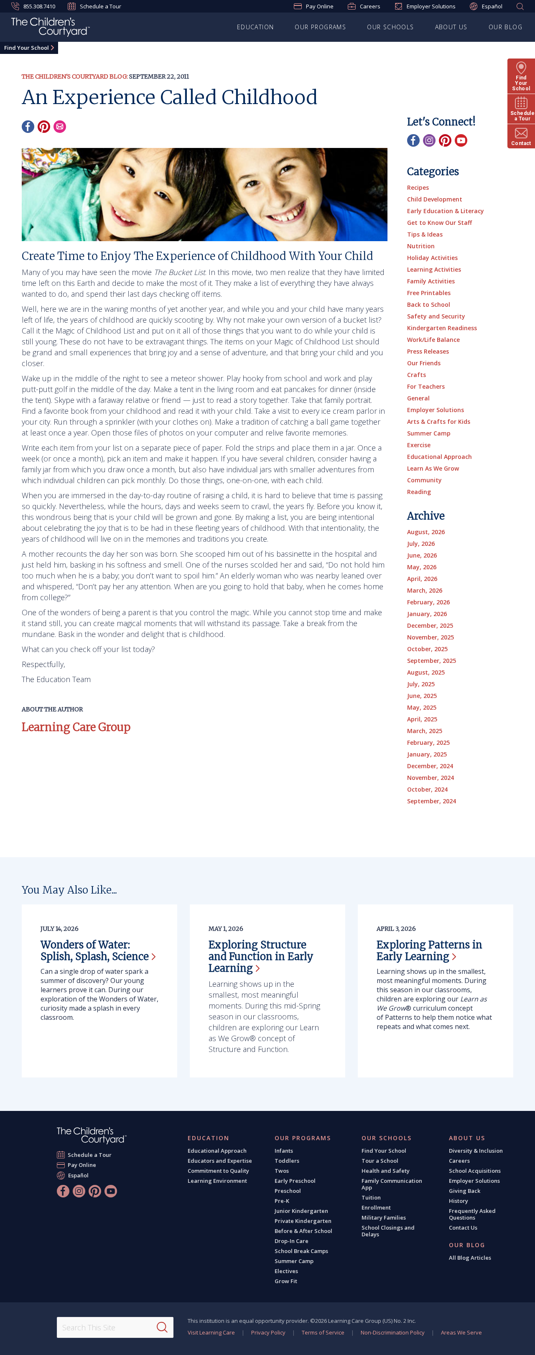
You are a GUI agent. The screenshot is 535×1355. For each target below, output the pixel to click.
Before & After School (303, 1231)
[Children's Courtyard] (50, 28)
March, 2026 (424, 590)
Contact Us (463, 1227)
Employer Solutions (431, 6)
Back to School (428, 304)
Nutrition (421, 246)
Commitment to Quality (218, 1170)
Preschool (288, 1190)
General (418, 398)
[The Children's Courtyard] (92, 1135)
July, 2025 (421, 684)
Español (492, 6)
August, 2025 (426, 672)
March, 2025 (424, 731)
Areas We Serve (461, 1332)
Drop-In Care (291, 1241)
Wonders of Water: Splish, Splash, (95, 950)
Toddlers (287, 1160)
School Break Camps (301, 1251)
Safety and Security (436, 316)
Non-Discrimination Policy (393, 1332)
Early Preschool (295, 1180)
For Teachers (426, 386)
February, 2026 (428, 602)
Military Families (384, 1217)
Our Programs (320, 27)
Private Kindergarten (303, 1220)
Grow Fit (286, 1281)
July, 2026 (421, 544)
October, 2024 (427, 789)
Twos (282, 1170)
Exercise (419, 445)
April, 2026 (422, 579)
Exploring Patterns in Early (429, 950)
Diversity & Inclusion (476, 1150)
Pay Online (320, 6)
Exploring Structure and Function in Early (261, 956)
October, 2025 (427, 649)
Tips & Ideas (425, 234)
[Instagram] (429, 140)
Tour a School (380, 1160)
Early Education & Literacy (445, 211)
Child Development (434, 199)
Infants (284, 1150)
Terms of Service (323, 1332)
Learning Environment (217, 1180)
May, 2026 (421, 567)
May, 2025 (421, 707)
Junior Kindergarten (301, 1210)
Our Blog (505, 27)
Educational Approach (439, 457)
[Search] (162, 1327)
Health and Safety (386, 1170)
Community (424, 480)
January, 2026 (427, 614)
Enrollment (376, 1207)
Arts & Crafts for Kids (438, 421)
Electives (286, 1271)
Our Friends (424, 363)
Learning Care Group (76, 727)
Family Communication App (392, 1184)
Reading (419, 492)
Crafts (416, 375)
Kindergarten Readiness (442, 328)
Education (255, 27)
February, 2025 (428, 742)
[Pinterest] (44, 126)
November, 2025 (430, 637)
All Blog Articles (470, 1257)
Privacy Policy (268, 1332)
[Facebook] (28, 126)
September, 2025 (431, 661)
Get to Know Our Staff (439, 223)
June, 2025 (422, 696)
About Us (451, 27)
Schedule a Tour (100, 6)
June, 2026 (422, 555)
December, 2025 (430, 625)
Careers (370, 6)
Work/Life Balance (433, 340)
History (458, 1200)
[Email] (60, 126)
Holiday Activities (432, 258)
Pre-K (282, 1200)
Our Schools (390, 27)
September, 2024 (431, 801)
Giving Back (464, 1190)
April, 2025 (422, 719)
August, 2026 (426, 532)
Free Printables (429, 293)
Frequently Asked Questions (472, 1214)
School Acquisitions (475, 1170)
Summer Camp (429, 433)
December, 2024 (430, 766)
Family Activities (431, 281)
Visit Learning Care (211, 1332)
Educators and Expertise (220, 1160)
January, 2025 (427, 754)
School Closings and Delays (388, 1231)
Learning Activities (434, 269)
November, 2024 (430, 778)
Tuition (371, 1197)
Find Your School (26, 47)
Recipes (418, 187)
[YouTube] (461, 140)
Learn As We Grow (433, 468)
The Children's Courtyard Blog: (75, 76)
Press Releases (428, 351)
